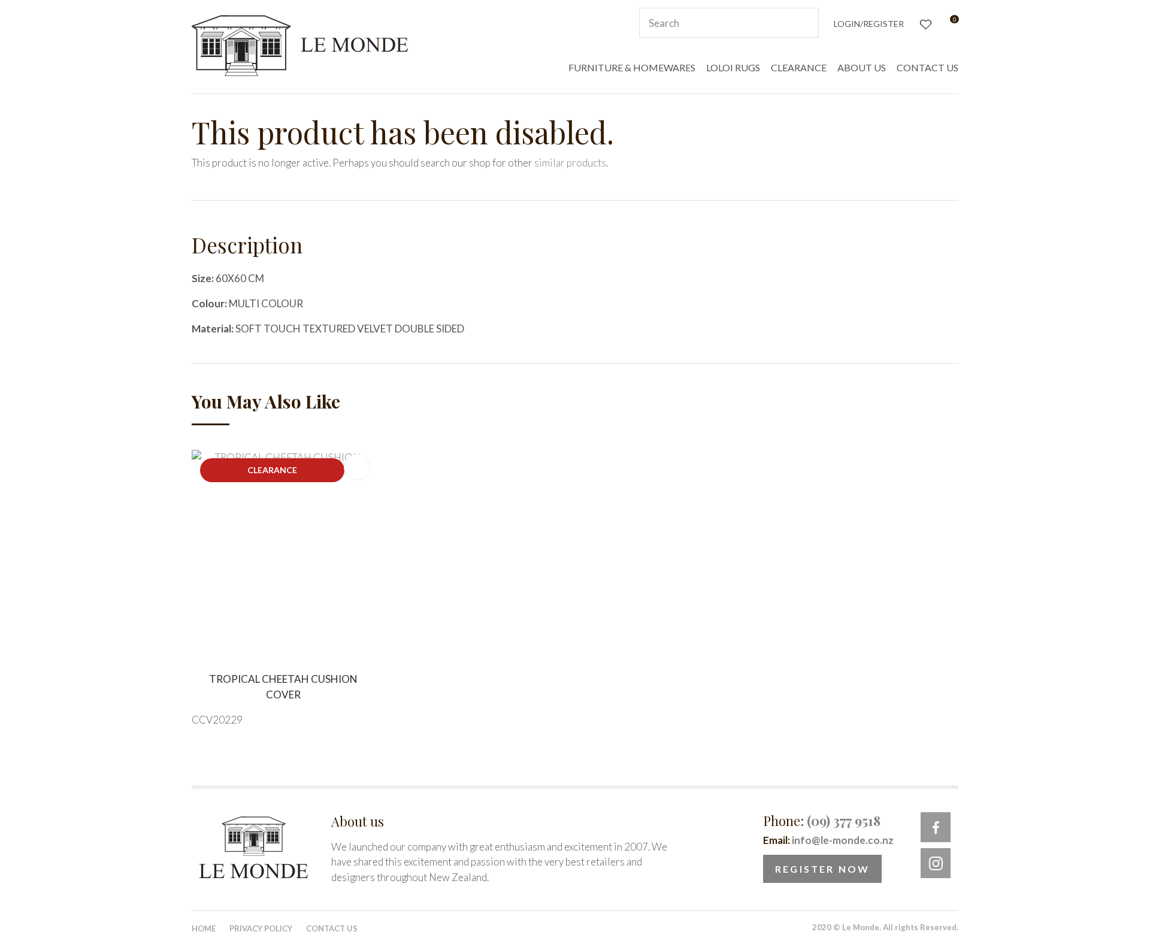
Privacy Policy (260, 928)
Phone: (821, 821)
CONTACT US (927, 67)
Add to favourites (357, 467)
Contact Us (332, 928)
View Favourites (924, 23)
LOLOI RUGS (733, 67)
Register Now (822, 869)
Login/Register (869, 24)
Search (804, 23)
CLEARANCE (799, 67)
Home (204, 928)
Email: (828, 840)
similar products (570, 162)
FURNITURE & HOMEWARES (631, 67)
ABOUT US (861, 67)
